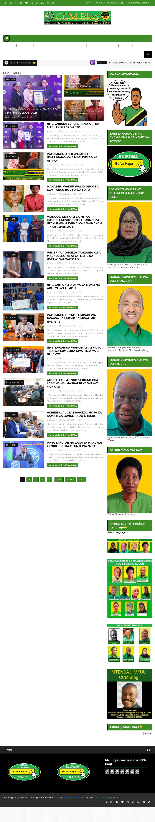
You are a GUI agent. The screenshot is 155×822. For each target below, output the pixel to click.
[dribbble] (32, 3)
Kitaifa (12, 156)
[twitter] (10, 3)
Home (87, 2)
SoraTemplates (71, 797)
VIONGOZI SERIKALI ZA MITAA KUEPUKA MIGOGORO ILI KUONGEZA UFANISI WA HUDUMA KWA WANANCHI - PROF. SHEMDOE (74, 221)
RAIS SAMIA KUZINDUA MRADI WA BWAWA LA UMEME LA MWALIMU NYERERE (71, 318)
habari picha (15, 382)
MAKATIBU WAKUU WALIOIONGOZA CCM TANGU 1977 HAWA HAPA (73, 188)
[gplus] (16, 3)
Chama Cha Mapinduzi (106, 797)
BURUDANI (109, 46)
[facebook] (5, 3)
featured (81, 63)
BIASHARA (65, 46)
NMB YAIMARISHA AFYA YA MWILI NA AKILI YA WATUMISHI (73, 286)
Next (70, 479)
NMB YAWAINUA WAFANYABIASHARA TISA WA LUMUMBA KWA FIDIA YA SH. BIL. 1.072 (74, 351)
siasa (11, 189)
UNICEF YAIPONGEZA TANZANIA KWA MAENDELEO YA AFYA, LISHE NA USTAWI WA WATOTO (74, 256)
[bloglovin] (26, 3)
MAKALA (125, 46)
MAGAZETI (11, 53)
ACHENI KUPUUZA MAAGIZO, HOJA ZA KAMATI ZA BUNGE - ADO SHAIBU (74, 414)
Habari (12, 126)
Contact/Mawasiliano (139, 2)
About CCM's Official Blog (109, 2)
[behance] (42, 3)
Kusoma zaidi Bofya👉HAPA (63, 146)
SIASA (51, 46)
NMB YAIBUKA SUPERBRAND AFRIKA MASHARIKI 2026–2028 (31, 111)
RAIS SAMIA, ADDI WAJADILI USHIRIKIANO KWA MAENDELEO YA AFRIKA (83, 86)
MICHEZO (94, 46)
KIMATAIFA (25, 46)
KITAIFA (10, 46)
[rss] (37, 3)
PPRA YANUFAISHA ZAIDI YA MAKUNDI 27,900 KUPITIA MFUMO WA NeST (74, 444)
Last (81, 479)
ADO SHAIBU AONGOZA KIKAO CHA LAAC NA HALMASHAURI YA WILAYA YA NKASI (73, 383)
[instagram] (47, 3)
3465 (59, 479)
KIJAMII (39, 46)
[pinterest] (21, 3)
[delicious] (53, 3)
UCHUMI (80, 46)
